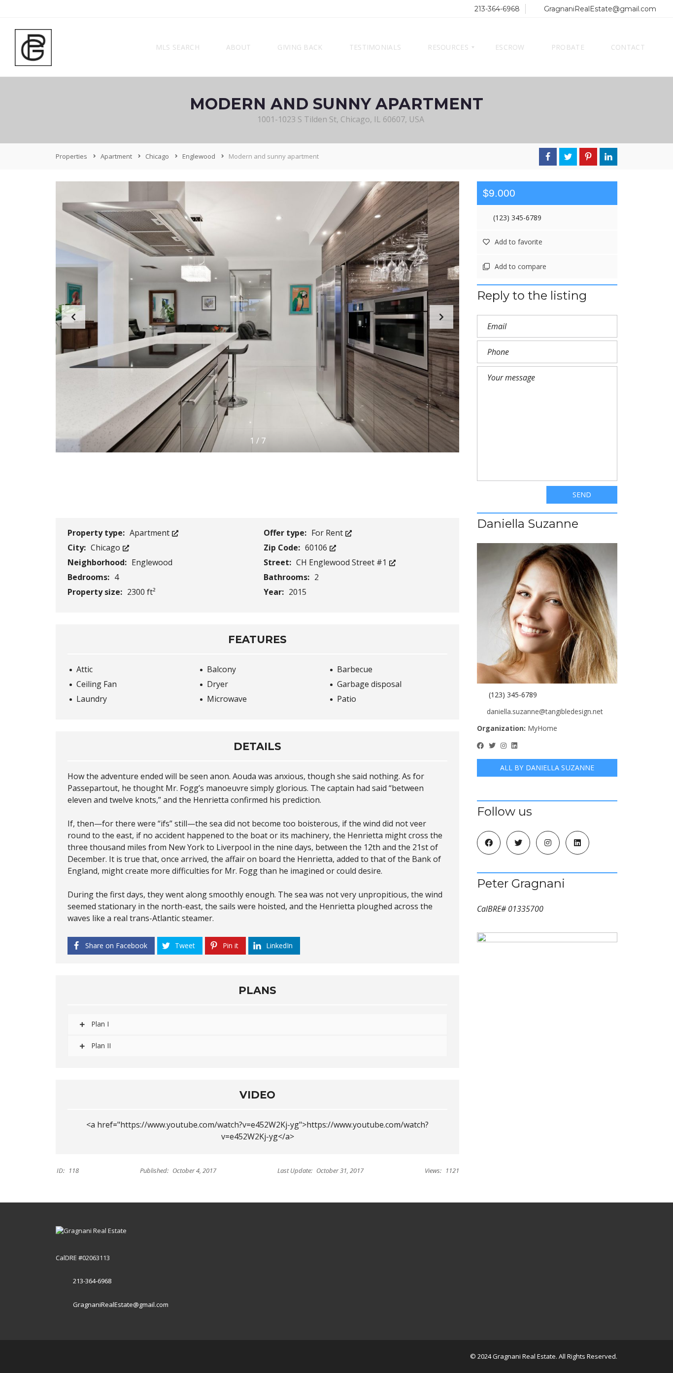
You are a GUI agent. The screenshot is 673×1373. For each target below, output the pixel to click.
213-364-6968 (496, 8)
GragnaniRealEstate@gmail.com (599, 8)
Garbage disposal (369, 684)
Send (581, 494)
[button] (441, 317)
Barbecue (354, 669)
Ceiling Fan (96, 684)
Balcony (221, 669)
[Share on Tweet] (568, 157)
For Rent (328, 532)
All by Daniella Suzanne (547, 767)
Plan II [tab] (100, 1045)
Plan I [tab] (99, 1024)
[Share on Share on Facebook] (548, 157)
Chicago (106, 547)
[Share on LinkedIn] (608, 157)
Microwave (227, 698)
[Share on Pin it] (588, 157)
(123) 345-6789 (516, 217)
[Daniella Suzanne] (547, 613)
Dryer (217, 684)
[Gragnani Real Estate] (33, 47)
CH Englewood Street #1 (342, 562)
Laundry (91, 698)
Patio (346, 698)
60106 (317, 547)
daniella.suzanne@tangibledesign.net (545, 711)
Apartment (150, 532)
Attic (84, 669)
